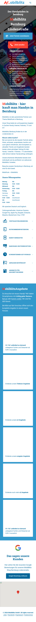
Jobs (5, 615)
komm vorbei (16, 299)
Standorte (11, 615)
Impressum (19, 615)
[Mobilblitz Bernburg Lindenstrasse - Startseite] (14, 3)
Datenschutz (28, 615)
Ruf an (4, 299)
